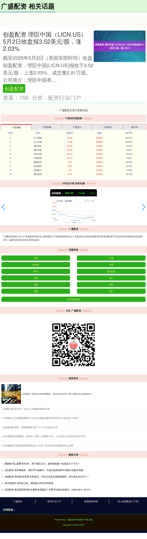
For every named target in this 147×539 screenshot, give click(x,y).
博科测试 (38, 145)
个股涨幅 (16, 127)
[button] (3, 207)
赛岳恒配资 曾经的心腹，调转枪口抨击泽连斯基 (29, 483)
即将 (36, 271)
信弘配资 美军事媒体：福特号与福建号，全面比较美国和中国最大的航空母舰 (44, 470)
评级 (36, 277)
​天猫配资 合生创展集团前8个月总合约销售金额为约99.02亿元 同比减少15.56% (41, 417)
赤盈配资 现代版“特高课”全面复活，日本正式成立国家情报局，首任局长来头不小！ (47, 476)
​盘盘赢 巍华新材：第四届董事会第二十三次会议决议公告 (31, 427)
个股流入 (77, 127)
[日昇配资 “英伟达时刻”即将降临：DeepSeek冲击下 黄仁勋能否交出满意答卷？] (11, 394)
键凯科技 (38, 162)
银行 (111, 277)
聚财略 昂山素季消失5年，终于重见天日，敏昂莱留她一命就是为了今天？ (42, 463)
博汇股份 (38, 174)
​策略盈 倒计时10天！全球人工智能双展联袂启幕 (27, 408)
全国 (36, 257)
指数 (111, 284)
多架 (111, 264)
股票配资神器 (91, 501)
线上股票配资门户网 (128, 501)
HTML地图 (88, 519)
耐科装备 (38, 149)
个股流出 (107, 127)
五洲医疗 (38, 170)
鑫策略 (35, 264)
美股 (36, 291)
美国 (36, 284)
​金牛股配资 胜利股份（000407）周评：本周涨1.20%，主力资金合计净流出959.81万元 (45, 436)
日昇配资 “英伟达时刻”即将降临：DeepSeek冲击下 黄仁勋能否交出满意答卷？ (57, 393)
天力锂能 (38, 137)
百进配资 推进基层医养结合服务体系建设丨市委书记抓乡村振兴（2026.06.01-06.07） (48, 489)
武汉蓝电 (38, 153)
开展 (111, 257)
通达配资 (111, 271)
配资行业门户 (54, 501)
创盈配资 (14, 88)
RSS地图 (78, 519)
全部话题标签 (73, 299)
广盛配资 (17, 501)
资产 (111, 291)
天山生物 (38, 141)
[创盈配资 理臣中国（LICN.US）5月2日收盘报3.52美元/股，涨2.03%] (120, 45)
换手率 (134, 127)
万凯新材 (38, 157)
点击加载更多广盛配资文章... (73, 110)
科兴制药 (38, 166)
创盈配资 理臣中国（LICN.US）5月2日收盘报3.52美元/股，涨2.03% (45, 41)
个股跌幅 (46, 127)
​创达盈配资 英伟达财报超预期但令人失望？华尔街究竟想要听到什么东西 (38, 445)
